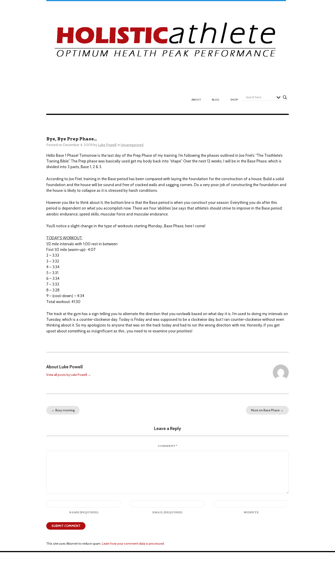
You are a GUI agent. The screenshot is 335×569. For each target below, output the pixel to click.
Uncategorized (132, 145)
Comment (167, 446)
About (196, 99)
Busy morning (63, 410)
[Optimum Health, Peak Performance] (166, 42)
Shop (234, 99)
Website (251, 512)
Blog (215, 99)
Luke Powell (107, 145)
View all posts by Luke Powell (68, 375)
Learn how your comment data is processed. (133, 543)
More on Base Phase (267, 410)
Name (83, 512)
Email (167, 512)
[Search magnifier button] (285, 97)
